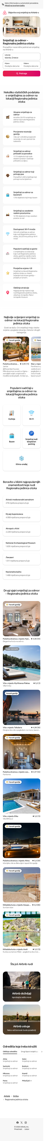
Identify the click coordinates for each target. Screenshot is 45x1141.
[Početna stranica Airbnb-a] (4, 12)
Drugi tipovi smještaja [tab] (29, 1051)
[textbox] (12, 66)
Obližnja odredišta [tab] (10, 1051)
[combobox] (21, 57)
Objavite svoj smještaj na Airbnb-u (23, 12)
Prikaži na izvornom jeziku (15, 5)
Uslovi (26, 1129)
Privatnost (18, 1129)
